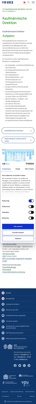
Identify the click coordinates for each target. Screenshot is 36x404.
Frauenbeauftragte (9, 267)
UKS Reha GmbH (8, 254)
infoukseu (23, 360)
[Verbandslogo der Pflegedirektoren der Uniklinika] (26, 384)
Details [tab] (18, 169)
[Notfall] (24, 2)
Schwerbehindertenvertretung (13, 272)
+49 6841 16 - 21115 (24, 357)
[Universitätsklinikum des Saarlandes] (7, 2)
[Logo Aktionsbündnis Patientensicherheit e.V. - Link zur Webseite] (26, 376)
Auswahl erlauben (18, 232)
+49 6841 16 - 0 (25, 355)
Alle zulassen (18, 226)
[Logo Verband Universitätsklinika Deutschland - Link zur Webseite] (10, 383)
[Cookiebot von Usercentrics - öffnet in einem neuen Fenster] (26, 164)
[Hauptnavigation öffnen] (33, 2)
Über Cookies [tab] (29, 169)
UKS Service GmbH (9, 244)
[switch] (31, 206)
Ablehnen (18, 238)
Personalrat (6, 270)
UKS (18, 247)
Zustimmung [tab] (6, 169)
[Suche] (28, 2)
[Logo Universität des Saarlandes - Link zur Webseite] (10, 377)
